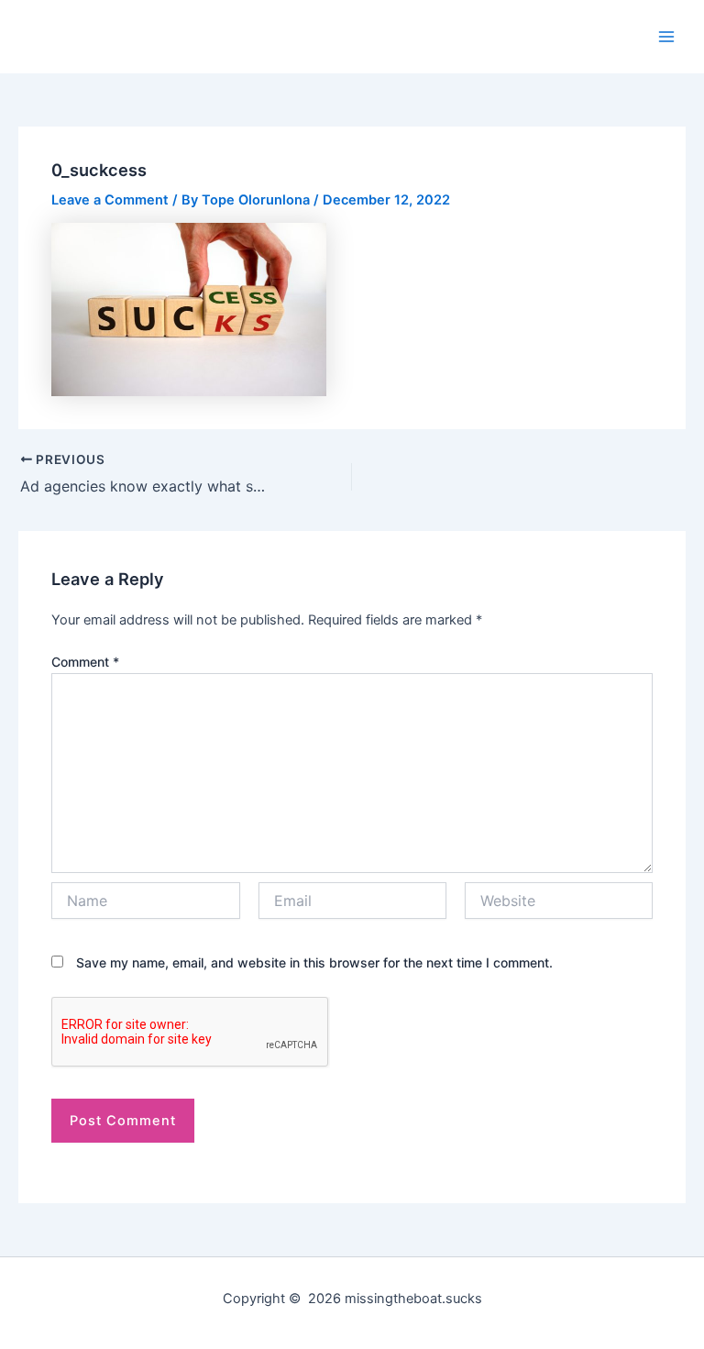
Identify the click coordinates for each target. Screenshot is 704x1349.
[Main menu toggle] (666, 36)
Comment (85, 661)
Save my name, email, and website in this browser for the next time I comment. (314, 962)
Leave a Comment (110, 200)
